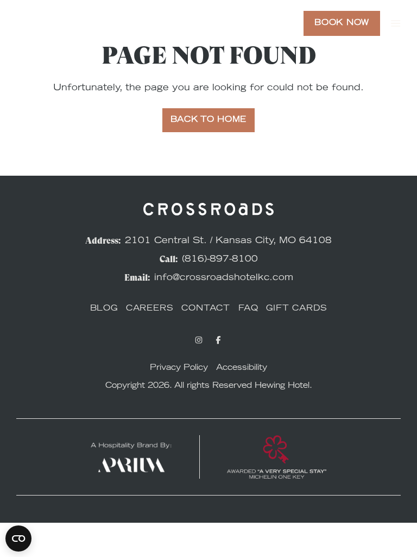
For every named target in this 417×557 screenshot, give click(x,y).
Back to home (208, 120)
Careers (150, 309)
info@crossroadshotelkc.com (223, 278)
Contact (205, 309)
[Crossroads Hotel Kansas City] (57, 23)
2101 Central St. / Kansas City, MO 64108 (228, 241)
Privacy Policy (179, 368)
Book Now (341, 23)
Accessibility (241, 368)
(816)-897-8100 (220, 259)
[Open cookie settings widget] (18, 538)
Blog (104, 309)
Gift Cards (296, 309)
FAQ (248, 309)
